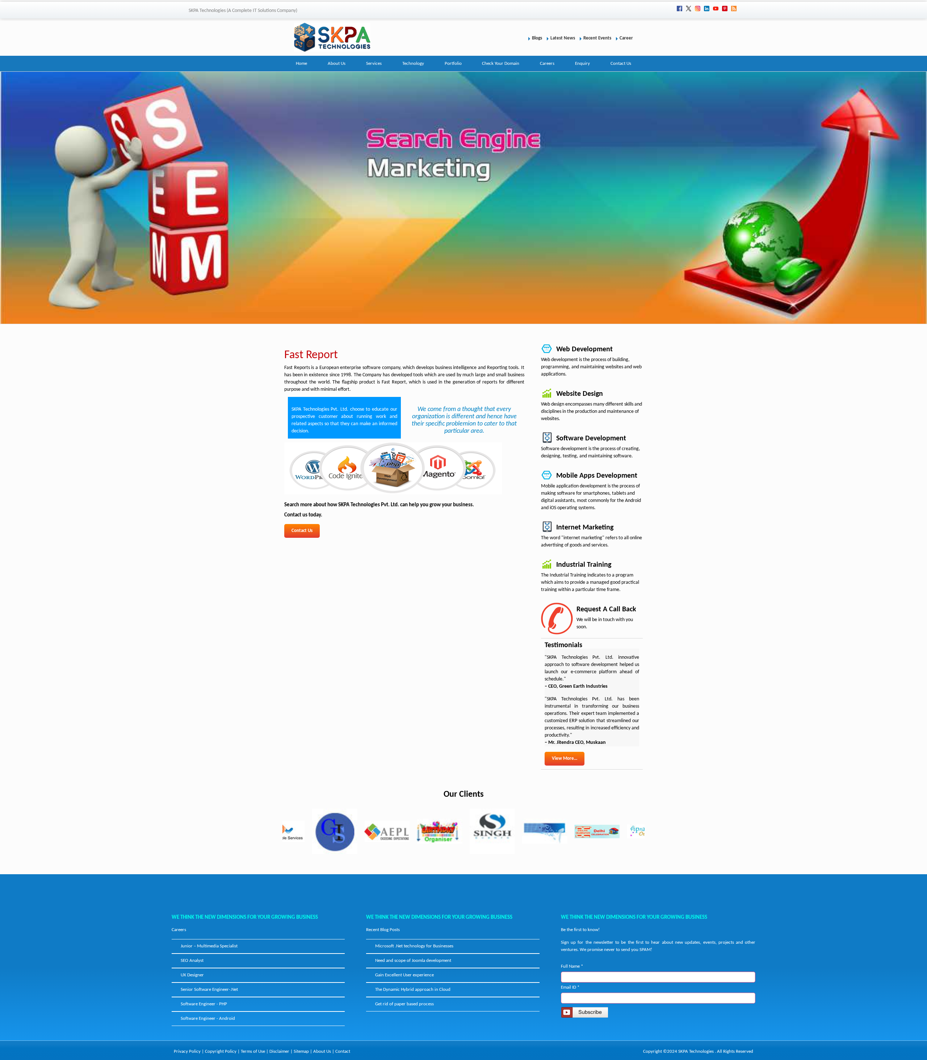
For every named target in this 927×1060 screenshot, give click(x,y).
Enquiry (582, 63)
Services (374, 63)
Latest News (562, 38)
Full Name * (572, 966)
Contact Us (621, 63)
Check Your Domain (500, 63)
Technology (413, 63)
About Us (336, 63)
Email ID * (570, 987)
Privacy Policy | (189, 1051)
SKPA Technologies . (697, 1051)
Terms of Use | (255, 1051)
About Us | (324, 1051)
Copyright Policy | (223, 1051)
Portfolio (453, 63)
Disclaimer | (281, 1051)
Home (301, 63)
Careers (547, 63)
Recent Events (597, 38)
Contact (342, 1051)
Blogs (537, 38)
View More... (564, 758)
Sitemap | (303, 1051)
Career (626, 38)
